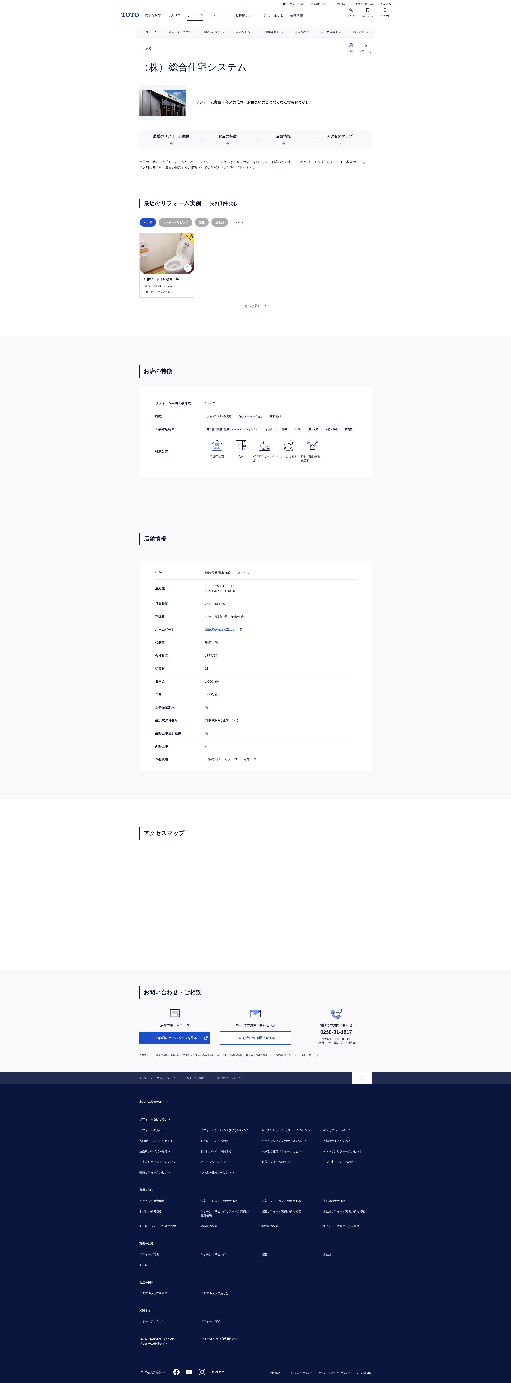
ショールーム (219, 15)
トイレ (239, 222)
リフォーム (195, 15)
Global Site (387, 4)
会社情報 (296, 15)
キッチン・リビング (175, 222)
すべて (148, 222)
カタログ (174, 15)
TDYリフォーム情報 (293, 4)
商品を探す (153, 15)
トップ (143, 1078)
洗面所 (219, 222)
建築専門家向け (319, 4)
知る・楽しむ (274, 15)
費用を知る (146, 1190)
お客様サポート (246, 15)
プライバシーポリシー (300, 1373)
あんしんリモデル (150, 1101)
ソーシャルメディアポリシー (334, 1373)
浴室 (202, 222)
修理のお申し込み (364, 4)
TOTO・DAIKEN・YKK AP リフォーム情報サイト (156, 1341)
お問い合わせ (341, 4)
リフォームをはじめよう (154, 1119)
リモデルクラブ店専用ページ (219, 1339)
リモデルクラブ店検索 (191, 1078)
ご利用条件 (275, 1373)
